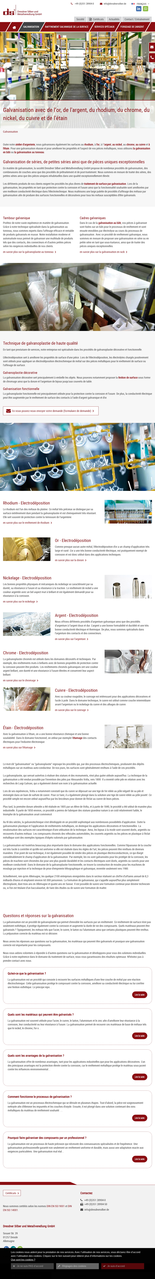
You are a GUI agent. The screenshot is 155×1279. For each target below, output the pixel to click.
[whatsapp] (145, 8)
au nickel (117, 144)
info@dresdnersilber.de (115, 3)
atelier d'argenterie (25, 144)
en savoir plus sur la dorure (69, 560)
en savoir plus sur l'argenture (70, 639)
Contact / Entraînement (137, 19)
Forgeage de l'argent (132, 26)
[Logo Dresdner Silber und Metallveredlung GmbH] (27, 10)
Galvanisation (31, 26)
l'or (97, 144)
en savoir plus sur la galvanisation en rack (102, 252)
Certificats (98, 19)
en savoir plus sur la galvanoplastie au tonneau (28, 252)
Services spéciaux (104, 26)
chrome (130, 144)
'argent (107, 144)
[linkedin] (138, 8)
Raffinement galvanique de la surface (66, 26)
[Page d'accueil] (14, 27)
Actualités (114, 19)
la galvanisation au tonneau (29, 152)
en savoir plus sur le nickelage (19, 601)
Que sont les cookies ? (23, 1259)
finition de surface (128, 377)
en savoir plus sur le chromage (19, 680)
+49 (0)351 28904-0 (84, 3)
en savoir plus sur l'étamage (18, 747)
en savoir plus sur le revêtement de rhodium (26, 522)
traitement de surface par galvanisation (105, 183)
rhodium (88, 144)
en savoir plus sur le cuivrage (70, 710)
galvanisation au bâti (109, 223)
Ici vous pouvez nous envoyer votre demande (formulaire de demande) (51, 411)
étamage (77, 738)
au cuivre (140, 144)
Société (80, 19)
